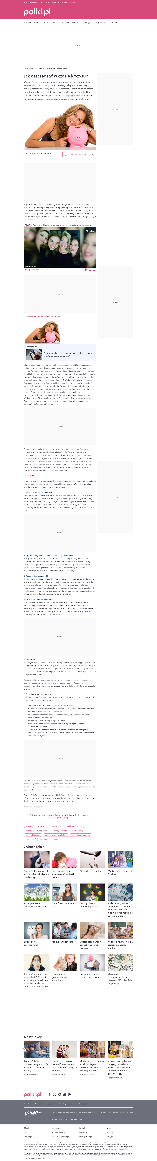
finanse (28, 826)
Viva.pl (109, 1128)
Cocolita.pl (28, 1136)
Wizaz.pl (110, 1132)
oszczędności (41, 826)
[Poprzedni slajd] (24, 1050)
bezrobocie (76, 830)
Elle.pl (26, 1128)
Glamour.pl (28, 1132)
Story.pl (110, 1136)
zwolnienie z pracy (33, 835)
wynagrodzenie (42, 830)
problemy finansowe (74, 826)
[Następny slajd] (132, 1050)
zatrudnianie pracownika (81, 835)
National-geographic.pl (60, 1136)
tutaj (43, 1158)
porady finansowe (60, 830)
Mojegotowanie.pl (58, 1132)
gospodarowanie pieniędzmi (55, 835)
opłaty (55, 839)
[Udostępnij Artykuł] (92, 154)
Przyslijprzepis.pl (85, 1136)
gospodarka (43, 839)
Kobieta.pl (83, 1132)
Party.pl (82, 1128)
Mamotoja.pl (56, 1128)
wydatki (29, 830)
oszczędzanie (56, 826)
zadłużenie (30, 839)
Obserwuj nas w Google (77, 154)
